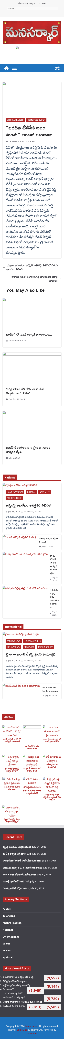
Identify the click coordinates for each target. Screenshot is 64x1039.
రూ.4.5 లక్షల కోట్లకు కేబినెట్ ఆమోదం (19, 874)
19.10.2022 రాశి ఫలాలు (14, 1005)
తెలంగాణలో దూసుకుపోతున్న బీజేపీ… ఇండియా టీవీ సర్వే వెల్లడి (14, 993)
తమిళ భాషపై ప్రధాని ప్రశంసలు (12, 787)
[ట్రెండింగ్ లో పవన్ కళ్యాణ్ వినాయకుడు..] (32, 300)
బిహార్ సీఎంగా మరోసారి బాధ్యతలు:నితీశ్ (32, 791)
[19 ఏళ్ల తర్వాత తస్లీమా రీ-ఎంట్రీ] (19, 542)
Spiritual (7, 957)
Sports (6, 943)
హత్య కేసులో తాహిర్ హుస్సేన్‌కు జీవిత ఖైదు (53, 564)
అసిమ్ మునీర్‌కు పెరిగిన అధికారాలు (50, 689)
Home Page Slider (36, 120)
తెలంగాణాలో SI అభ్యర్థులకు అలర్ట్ (18, 976)
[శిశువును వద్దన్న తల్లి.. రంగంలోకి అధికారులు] (25, 602)
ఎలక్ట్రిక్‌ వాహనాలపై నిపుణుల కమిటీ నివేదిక (22, 1001)
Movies (7, 950)
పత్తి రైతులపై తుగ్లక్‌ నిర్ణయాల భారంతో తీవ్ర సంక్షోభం (52, 797)
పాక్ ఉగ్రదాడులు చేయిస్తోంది (52, 765)
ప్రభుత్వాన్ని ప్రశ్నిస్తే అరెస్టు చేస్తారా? (12, 769)
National (31, 492)
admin (31, 141)
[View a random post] (57, 68)
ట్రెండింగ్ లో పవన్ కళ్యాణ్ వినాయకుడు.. (29, 334)
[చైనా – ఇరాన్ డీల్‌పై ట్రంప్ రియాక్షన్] (32, 634)
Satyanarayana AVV (33, 511)
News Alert (44, 492)
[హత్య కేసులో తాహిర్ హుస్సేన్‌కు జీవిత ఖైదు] (25, 568)
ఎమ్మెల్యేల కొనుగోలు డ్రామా (15, 981)
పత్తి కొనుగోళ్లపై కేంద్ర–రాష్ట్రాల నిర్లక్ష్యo (12, 820)
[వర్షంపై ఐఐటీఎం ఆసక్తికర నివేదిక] (32, 485)
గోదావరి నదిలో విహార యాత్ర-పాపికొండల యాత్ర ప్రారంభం (34, 278)
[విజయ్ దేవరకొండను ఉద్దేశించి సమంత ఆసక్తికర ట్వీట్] (32, 413)
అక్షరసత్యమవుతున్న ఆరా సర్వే (16, 985)
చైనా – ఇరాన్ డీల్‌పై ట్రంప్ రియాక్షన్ (30, 654)
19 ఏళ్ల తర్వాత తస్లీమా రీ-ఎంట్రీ (48, 540)
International (13, 647)
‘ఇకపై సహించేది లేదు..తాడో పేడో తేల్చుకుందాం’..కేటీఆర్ (25, 391)
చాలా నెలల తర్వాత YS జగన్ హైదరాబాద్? (52, 740)
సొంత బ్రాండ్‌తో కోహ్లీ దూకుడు (16, 888)
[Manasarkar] (7, 68)
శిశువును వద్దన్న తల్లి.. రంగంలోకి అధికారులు (54, 598)
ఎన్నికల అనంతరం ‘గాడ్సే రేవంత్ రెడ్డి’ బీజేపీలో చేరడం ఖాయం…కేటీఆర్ (32, 267)
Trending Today (14, 498)
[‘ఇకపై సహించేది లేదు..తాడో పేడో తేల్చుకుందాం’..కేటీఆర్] (32, 354)
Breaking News (13, 641)
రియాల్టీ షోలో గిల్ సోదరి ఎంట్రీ (16, 881)
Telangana (9, 915)
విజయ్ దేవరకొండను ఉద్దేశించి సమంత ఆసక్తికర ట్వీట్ (28, 449)
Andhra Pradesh (15, 120)
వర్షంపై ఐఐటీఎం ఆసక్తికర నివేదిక (28, 505)
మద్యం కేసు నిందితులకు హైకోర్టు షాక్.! (32, 769)
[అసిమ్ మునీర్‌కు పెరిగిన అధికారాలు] (21, 691)
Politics (7, 909)
